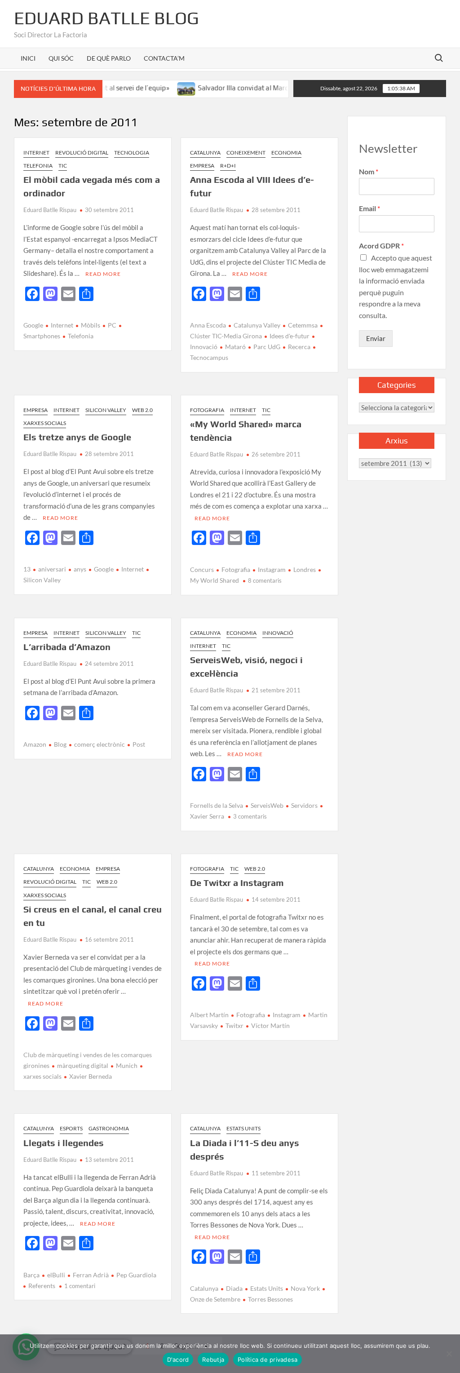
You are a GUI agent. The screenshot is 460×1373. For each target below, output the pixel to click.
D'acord (178, 1359)
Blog (60, 744)
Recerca (299, 346)
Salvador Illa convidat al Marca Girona (237, 88)
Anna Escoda (208, 325)
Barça (31, 1275)
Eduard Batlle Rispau (49, 209)
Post (139, 744)
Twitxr (234, 1025)
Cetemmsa (303, 325)
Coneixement (245, 152)
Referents (41, 1285)
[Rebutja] (448, 1353)
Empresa (202, 165)
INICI (28, 58)
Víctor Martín (270, 1025)
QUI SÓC (61, 58)
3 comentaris (250, 816)
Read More (103, 273)
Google (33, 325)
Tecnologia (131, 152)
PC (112, 325)
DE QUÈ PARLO (109, 58)
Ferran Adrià (91, 1275)
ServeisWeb (267, 805)
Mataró (235, 346)
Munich (126, 1065)
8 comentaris (265, 580)
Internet (36, 152)
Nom (368, 171)
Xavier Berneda (90, 1076)
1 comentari (79, 1285)
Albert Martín (209, 1015)
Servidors (304, 805)
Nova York (305, 1288)
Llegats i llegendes (63, 1143)
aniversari (52, 569)
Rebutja (213, 1359)
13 (27, 569)
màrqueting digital (82, 1065)
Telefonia (38, 165)
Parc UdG (266, 346)
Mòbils (90, 325)
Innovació (277, 632)
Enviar (375, 338)
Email (369, 208)
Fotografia (207, 410)
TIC (62, 165)
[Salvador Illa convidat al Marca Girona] (167, 88)
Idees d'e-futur (290, 336)
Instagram (272, 569)
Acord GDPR (381, 245)
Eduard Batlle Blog (106, 18)
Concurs (202, 569)
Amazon (34, 744)
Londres (304, 569)
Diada (234, 1288)
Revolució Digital (81, 152)
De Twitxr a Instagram (237, 882)
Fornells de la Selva (216, 805)
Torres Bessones (270, 1299)
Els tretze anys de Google (77, 437)
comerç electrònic (99, 744)
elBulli (56, 1275)
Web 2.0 (142, 410)
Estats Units (243, 1128)
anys (80, 569)
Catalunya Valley (257, 325)
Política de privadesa (267, 1359)
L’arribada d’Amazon (67, 647)
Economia (286, 152)
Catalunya (205, 152)
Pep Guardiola (136, 1275)
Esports (71, 1128)
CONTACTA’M (164, 58)
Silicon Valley (105, 410)
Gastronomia (108, 1128)
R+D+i (228, 165)
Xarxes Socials (44, 423)
